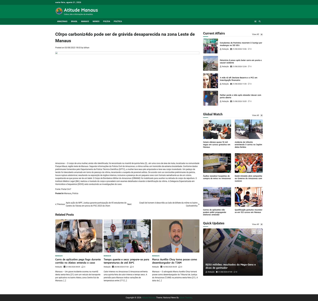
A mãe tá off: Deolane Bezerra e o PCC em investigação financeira (238, 78)
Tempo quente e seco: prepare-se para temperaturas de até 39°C (126, 261)
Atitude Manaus (81, 10)
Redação (58, 267)
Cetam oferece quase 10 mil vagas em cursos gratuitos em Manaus (216, 144)
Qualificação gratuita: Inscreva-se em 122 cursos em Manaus (249, 211)
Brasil (74, 21)
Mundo (96, 21)
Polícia (106, 21)
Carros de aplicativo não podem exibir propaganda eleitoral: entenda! (214, 212)
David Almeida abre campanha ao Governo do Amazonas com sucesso (248, 178)
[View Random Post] (255, 21)
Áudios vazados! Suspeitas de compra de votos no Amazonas (217, 177)
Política (118, 21)
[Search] (259, 21)
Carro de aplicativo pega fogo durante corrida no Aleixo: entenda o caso (78, 261)
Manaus (85, 21)
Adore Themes (185, 297)
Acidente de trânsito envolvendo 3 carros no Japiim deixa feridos (248, 144)
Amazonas (62, 21)
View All (255, 34)
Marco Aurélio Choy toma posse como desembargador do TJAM (174, 261)
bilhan (86, 47)
